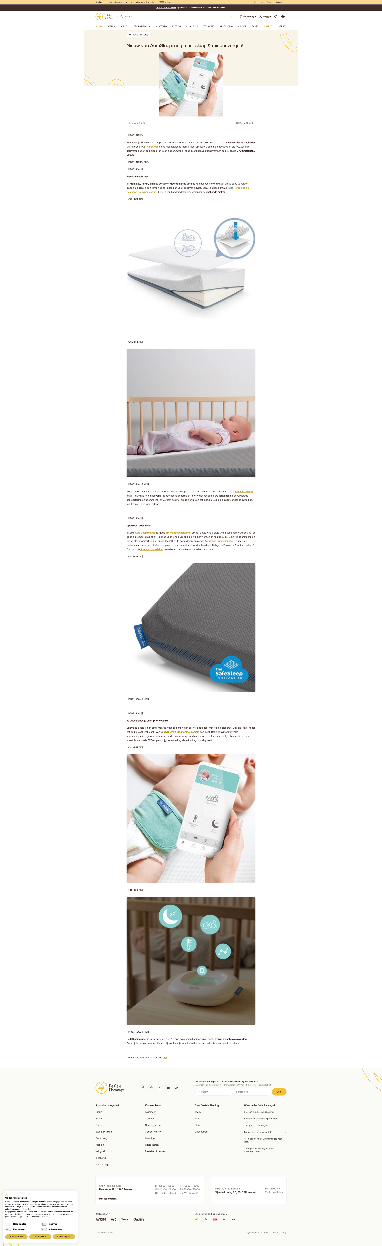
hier (48, 1217)
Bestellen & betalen (155, 1151)
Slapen (124, 26)
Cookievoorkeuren (104, 1232)
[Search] (121, 16)
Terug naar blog (140, 34)
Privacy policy (279, 1232)
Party (255, 26)
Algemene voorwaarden (257, 1232)
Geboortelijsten (153, 1131)
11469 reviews (165, 2)
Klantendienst (280, 2)
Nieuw (99, 26)
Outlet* (268, 26)
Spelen (111, 26)
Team (198, 1111)
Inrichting (192, 26)
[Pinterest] (151, 1087)
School (242, 26)
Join (279, 1091)
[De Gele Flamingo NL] (104, 16)
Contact (149, 1118)
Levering (150, 1138)
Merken (282, 26)
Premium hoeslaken (152, 549)
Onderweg (161, 26)
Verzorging (226, 26)
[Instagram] (159, 1087)
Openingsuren (153, 1125)
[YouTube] (168, 1087)
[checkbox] (8, 1224)
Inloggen (267, 16)
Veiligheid (208, 26)
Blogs (269, 2)
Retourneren (152, 1144)
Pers (197, 1118)
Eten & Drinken (104, 1131)
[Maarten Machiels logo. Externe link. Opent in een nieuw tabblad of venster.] (6, 1194)
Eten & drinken (142, 26)
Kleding (176, 26)
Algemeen (150, 1111)
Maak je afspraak (108, 1198)
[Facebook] (143, 1087)
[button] (276, 16)
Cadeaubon (258, 2)
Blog (197, 1125)
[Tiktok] (176, 1087)
